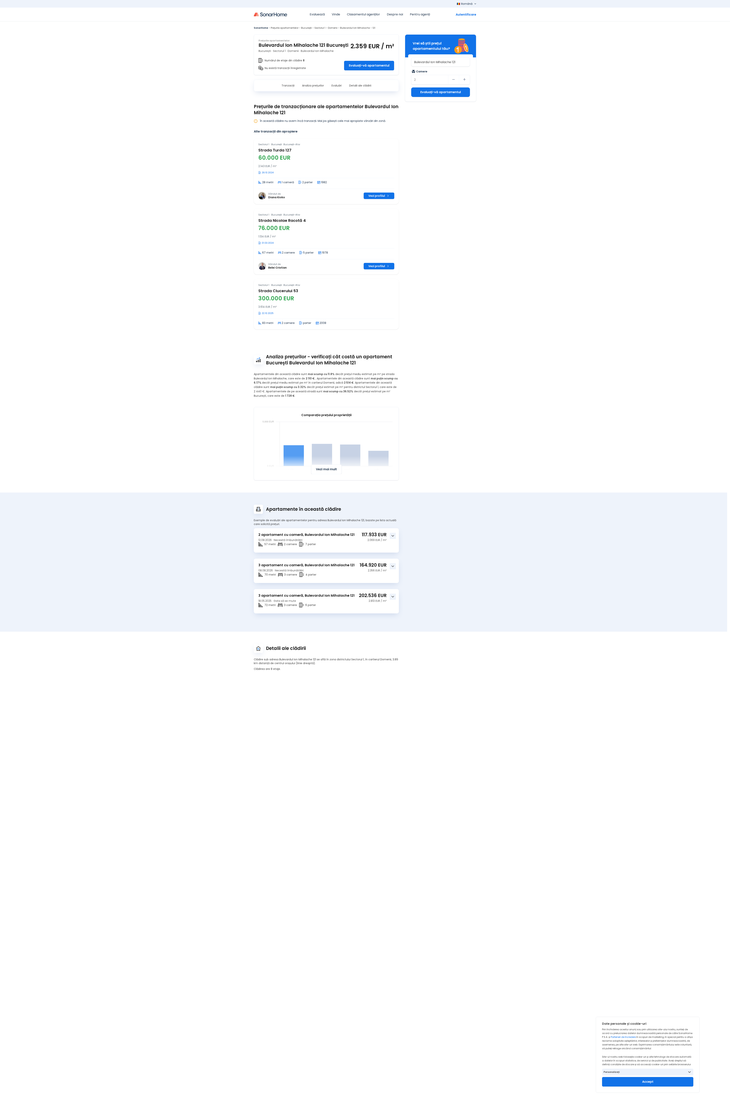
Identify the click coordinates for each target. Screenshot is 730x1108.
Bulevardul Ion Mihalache (355, 27)
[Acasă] (270, 14)
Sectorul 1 (319, 27)
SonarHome (261, 27)
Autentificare (466, 15)
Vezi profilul (376, 196)
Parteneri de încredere (623, 1037)
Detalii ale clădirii (360, 85)
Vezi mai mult (326, 469)
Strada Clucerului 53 (278, 290)
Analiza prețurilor (313, 85)
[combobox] (440, 62)
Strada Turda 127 (274, 150)
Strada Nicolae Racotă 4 (282, 220)
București (306, 27)
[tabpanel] (326, 233)
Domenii (332, 27)
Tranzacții (288, 85)
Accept (647, 1081)
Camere (421, 71)
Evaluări (337, 85)
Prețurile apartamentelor (284, 27)
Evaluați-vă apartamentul (369, 65)
